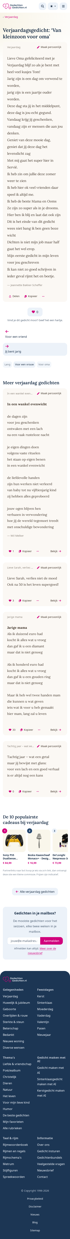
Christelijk (9, 1077)
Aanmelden (51, 941)
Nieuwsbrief (45, 1170)
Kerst (40, 996)
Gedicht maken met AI (50, 1070)
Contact (42, 1177)
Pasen (41, 1028)
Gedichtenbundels (49, 1158)
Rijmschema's (12, 1158)
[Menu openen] (63, 6)
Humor (8, 1109)
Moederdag (45, 1009)
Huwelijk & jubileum (16, 1003)
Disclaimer (35, 1206)
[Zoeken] (42, 6)
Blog (35, 1222)
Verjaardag (11, 17)
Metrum (8, 1164)
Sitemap (35, 1230)
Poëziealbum (11, 1070)
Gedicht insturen (48, 1151)
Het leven (9, 1096)
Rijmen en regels (14, 1151)
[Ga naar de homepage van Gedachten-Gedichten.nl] (15, 6)
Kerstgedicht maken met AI (51, 1093)
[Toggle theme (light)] (53, 6)
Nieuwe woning (13, 1041)
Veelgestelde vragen (51, 1164)
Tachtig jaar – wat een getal (23, 746)
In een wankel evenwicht (22, 393)
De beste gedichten (16, 1115)
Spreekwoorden (14, 1177)
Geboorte (9, 1009)
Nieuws (35, 1214)
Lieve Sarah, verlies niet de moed (27, 567)
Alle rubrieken (12, 1128)
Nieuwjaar (44, 1035)
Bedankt (8, 1035)
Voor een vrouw (24, 364)
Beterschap (10, 1028)
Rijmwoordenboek (15, 1145)
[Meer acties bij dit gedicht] (43, 296)
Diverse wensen (13, 1048)
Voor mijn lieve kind (16, 1102)
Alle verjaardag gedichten (37, 892)
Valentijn (43, 1022)
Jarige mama (14, 617)
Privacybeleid (35, 1198)
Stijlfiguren (10, 1170)
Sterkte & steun (13, 1022)
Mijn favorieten (13, 1122)
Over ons (43, 1145)
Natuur (8, 1090)
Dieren (7, 1083)
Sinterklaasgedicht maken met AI (49, 1081)
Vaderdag (43, 1015)
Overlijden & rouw (15, 1015)
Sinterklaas (44, 1003)
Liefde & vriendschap (17, 1064)
